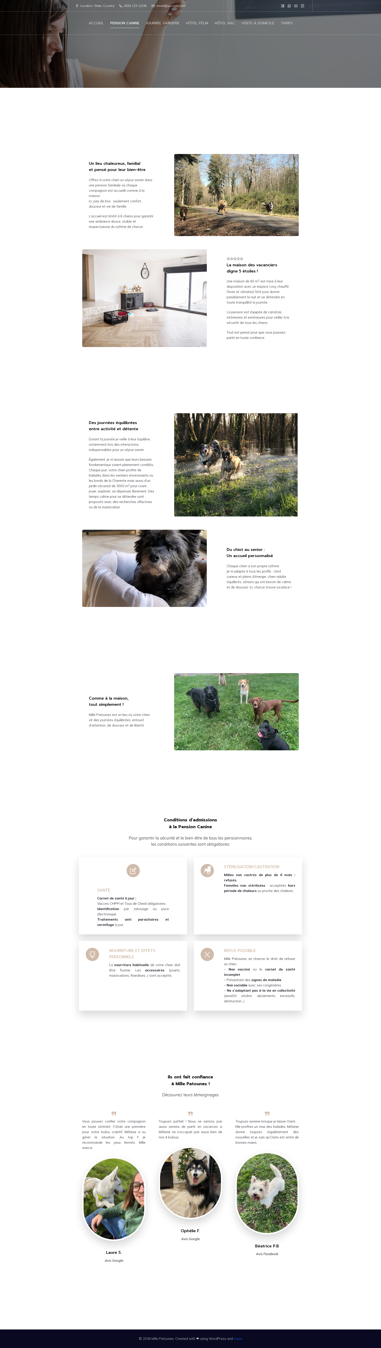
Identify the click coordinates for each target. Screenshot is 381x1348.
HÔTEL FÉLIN (197, 23)
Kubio (238, 1338)
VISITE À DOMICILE (258, 23)
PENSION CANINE (124, 23)
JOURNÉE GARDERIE (162, 23)
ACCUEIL (96, 23)
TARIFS (287, 23)
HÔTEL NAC (225, 23)
